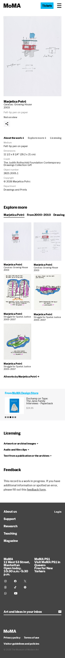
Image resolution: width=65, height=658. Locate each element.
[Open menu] (59, 6)
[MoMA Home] (12, 6)
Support (10, 519)
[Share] (7, 124)
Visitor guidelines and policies (21, 643)
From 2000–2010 (39, 214)
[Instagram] (7, 581)
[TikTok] (17, 587)
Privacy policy (12, 637)
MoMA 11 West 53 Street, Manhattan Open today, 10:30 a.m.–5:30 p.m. (17, 566)
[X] (27, 581)
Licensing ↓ (57, 138)
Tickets (47, 5)
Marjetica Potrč (15, 101)
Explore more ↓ (37, 138)
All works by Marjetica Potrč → (21, 376)
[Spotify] (27, 587)
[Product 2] (8, 417)
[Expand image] (32, 56)
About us (10, 511)
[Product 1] (5, 417)
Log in (57, 512)
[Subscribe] (59, 611)
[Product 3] (10, 417)
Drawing (59, 214)
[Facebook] (17, 581)
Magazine (11, 540)
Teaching (10, 533)
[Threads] (7, 587)
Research (10, 526)
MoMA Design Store (25, 393)
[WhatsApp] (7, 593)
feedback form (36, 489)
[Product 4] (13, 417)
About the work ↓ (14, 138)
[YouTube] (17, 593)
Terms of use (31, 637)
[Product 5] (15, 417)
